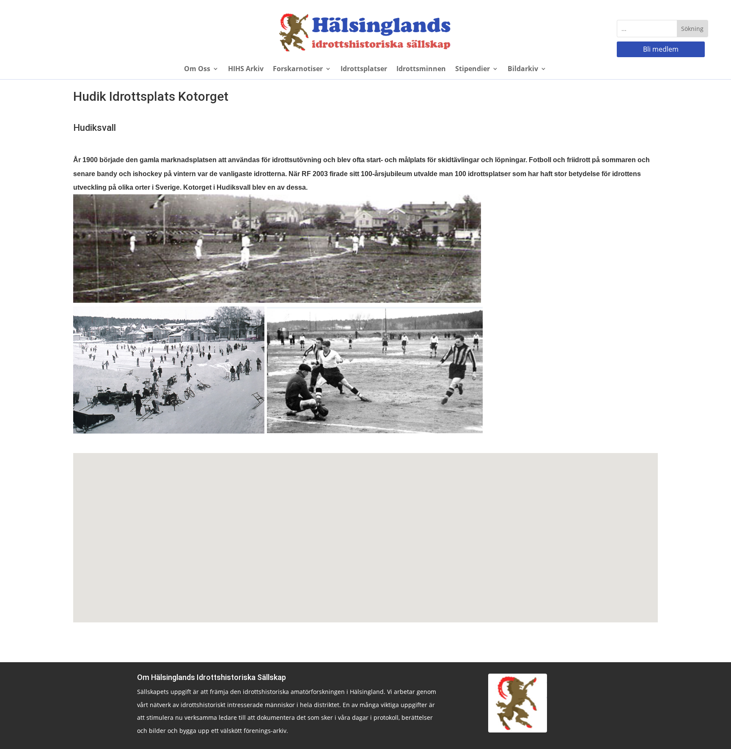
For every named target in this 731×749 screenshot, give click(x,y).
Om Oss (197, 69)
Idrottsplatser (364, 69)
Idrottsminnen (421, 69)
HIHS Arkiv (246, 69)
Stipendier (472, 69)
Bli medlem (661, 49)
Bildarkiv (523, 69)
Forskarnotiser (298, 69)
